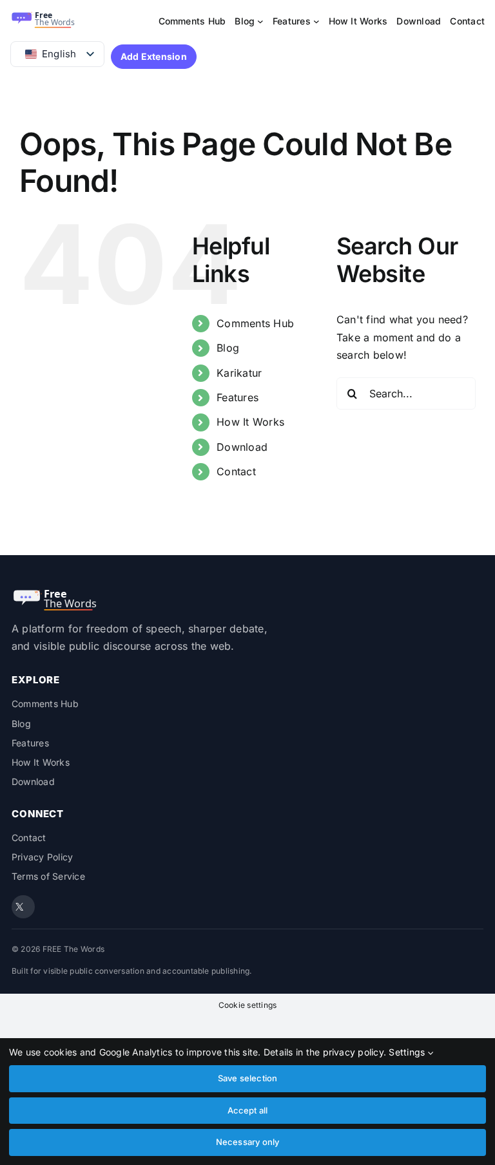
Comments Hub (255, 323)
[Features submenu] (316, 21)
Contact (236, 471)
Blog (228, 347)
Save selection (248, 1078)
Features (237, 397)
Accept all (248, 1110)
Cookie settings (247, 1005)
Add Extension (154, 56)
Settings (408, 1052)
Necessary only (248, 1142)
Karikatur (239, 372)
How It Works (250, 421)
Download (242, 446)
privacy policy (353, 1052)
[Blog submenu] (260, 21)
